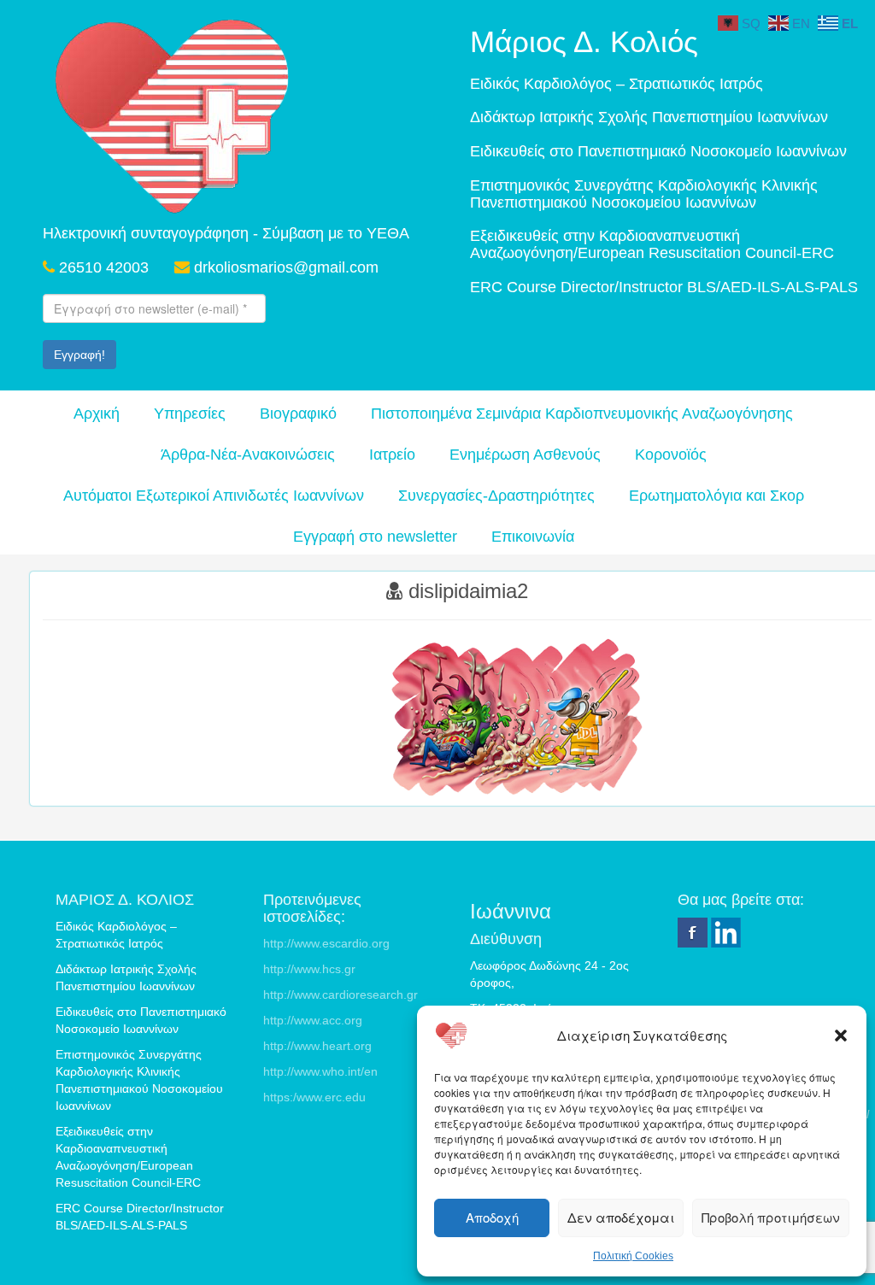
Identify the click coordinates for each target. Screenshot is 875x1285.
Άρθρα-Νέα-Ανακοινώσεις (248, 454)
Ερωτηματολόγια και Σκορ (716, 495)
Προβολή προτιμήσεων (771, 1217)
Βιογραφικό (298, 413)
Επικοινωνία (532, 536)
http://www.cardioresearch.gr (340, 994)
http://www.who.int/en (320, 1071)
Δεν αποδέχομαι (620, 1217)
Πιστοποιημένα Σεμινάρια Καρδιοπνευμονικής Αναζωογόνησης (582, 413)
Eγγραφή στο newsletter (375, 536)
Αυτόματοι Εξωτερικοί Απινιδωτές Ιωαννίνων (213, 495)
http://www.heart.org (317, 1046)
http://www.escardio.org (326, 943)
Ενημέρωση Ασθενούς (525, 454)
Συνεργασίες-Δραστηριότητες (496, 495)
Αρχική (96, 413)
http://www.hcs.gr (309, 969)
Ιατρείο (392, 454)
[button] (840, 1035)
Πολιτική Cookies (633, 1256)
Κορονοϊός (671, 454)
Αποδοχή (492, 1217)
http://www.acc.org (312, 1020)
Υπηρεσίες (190, 413)
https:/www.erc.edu (314, 1097)
